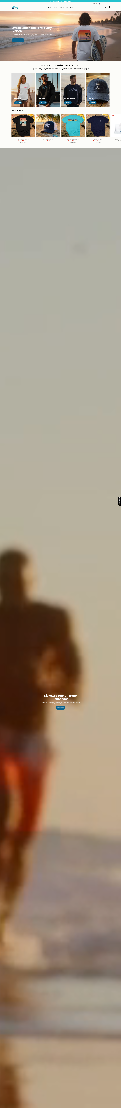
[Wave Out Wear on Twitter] (96, 4)
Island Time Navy (98, 138)
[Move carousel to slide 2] (61, 58)
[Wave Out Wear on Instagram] (95, 4)
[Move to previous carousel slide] (57, 58)
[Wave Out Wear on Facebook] (93, 4)
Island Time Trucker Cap (48, 138)
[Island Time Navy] (98, 125)
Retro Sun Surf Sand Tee (23, 138)
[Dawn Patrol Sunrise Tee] (73, 125)
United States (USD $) (104, 3)
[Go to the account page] (105, 7)
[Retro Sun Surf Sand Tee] (23, 125)
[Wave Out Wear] (16, 7)
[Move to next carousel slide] (64, 58)
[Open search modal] (102, 7)
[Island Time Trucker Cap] (48, 125)
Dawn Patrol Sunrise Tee (73, 138)
